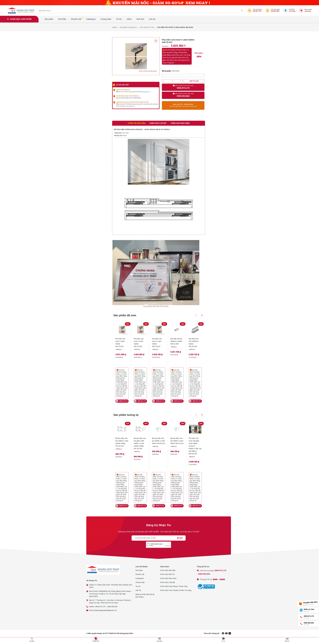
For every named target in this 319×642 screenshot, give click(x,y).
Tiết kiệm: (198, 53)
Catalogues (91, 19)
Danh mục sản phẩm (20, 19)
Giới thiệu (62, 19)
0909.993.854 (137, 98)
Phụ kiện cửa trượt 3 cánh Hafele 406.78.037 (120, 342)
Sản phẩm (49, 19)
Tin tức (119, 19)
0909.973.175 (129, 98)
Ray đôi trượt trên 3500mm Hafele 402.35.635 (194, 342)
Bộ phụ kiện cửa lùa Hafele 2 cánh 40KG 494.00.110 (158, 440)
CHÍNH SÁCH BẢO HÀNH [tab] (180, 123)
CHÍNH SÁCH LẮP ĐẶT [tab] (158, 123)
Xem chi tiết (130, 106)
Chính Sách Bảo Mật (167, 570)
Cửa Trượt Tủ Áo (147, 27)
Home (114, 27)
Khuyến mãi (76, 19)
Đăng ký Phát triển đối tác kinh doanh (145, 595)
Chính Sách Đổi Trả (167, 574)
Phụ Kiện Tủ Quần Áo (128, 27)
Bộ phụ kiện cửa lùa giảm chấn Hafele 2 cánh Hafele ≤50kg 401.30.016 (140, 443)
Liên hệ (152, 19)
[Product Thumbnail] (156, 41)
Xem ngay (145, 91)
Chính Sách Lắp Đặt (167, 582)
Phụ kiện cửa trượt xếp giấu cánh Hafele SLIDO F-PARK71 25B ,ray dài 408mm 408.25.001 (195, 446)
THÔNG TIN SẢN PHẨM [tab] (136, 123)
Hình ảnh (140, 19)
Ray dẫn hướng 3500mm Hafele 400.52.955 (176, 341)
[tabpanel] (158, 180)
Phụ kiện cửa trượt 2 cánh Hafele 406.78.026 (138, 342)
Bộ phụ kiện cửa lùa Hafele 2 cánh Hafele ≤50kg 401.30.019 (121, 442)
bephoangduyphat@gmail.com (105, 610)
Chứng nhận (106, 19)
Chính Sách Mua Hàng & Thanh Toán (174, 586)
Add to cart (194, 81)
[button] (196, 315)
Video (129, 19)
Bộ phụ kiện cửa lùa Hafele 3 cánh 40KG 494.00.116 (176, 440)
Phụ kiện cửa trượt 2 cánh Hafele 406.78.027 (157, 342)
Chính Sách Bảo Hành (168, 578)
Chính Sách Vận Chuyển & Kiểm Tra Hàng (175, 590)
